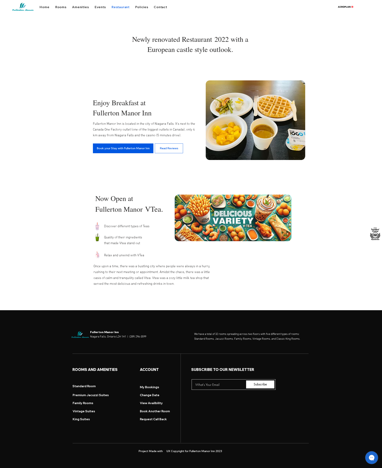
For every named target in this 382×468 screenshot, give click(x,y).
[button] (160, 7)
